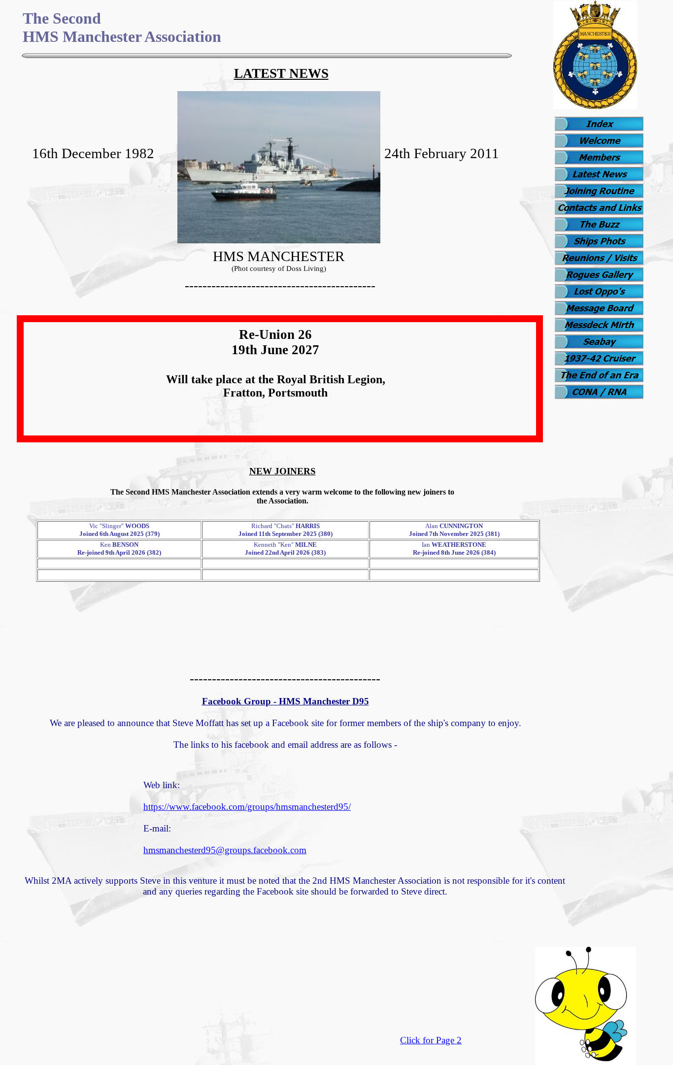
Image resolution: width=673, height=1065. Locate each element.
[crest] (595, 106)
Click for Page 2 (431, 1040)
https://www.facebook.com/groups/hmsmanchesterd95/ (247, 806)
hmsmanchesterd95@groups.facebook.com (224, 850)
